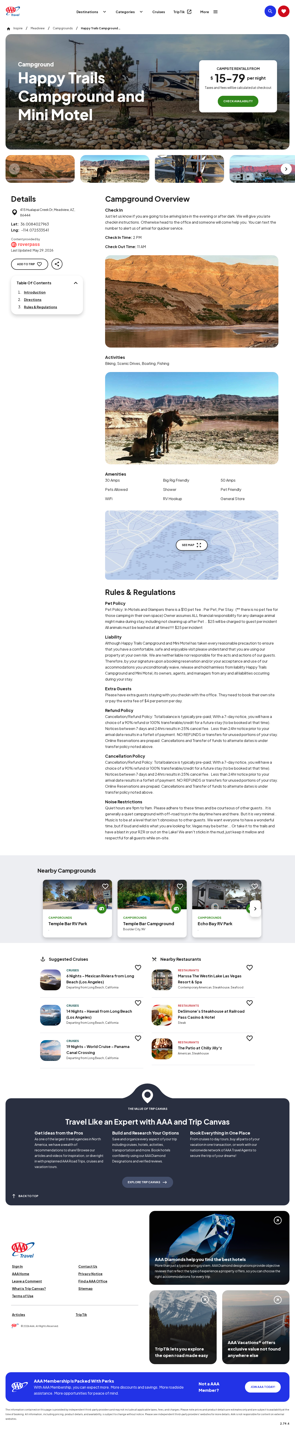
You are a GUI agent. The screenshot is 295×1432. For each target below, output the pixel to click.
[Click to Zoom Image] (40, 169)
